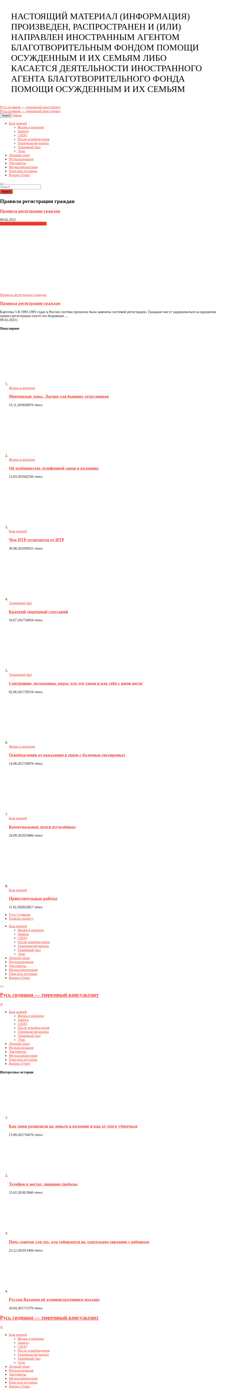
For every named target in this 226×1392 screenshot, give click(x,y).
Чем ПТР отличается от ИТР (36, 539)
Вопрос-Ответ (19, 175)
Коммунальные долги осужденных (42, 826)
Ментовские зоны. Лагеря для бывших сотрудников (59, 396)
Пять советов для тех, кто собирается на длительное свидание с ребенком (79, 1241)
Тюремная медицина (33, 143)
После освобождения (33, 139)
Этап (21, 151)
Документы (17, 163)
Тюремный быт (29, 147)
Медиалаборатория (23, 167)
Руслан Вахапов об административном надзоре (54, 1299)
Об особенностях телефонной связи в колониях (54, 468)
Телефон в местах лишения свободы (43, 1184)
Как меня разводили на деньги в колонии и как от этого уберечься (73, 1126)
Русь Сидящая (19, 914)
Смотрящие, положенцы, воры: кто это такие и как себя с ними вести (75, 683)
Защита (23, 131)
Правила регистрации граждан (30, 211)
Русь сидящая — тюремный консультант (49, 995)
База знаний (18, 123)
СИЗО (22, 135)
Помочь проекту (21, 918)
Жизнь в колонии (31, 127)
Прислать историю (23, 171)
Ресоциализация (21, 159)
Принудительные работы (33, 898)
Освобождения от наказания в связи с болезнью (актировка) (67, 755)
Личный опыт (19, 155)
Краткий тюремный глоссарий (38, 611)
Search (6, 191)
